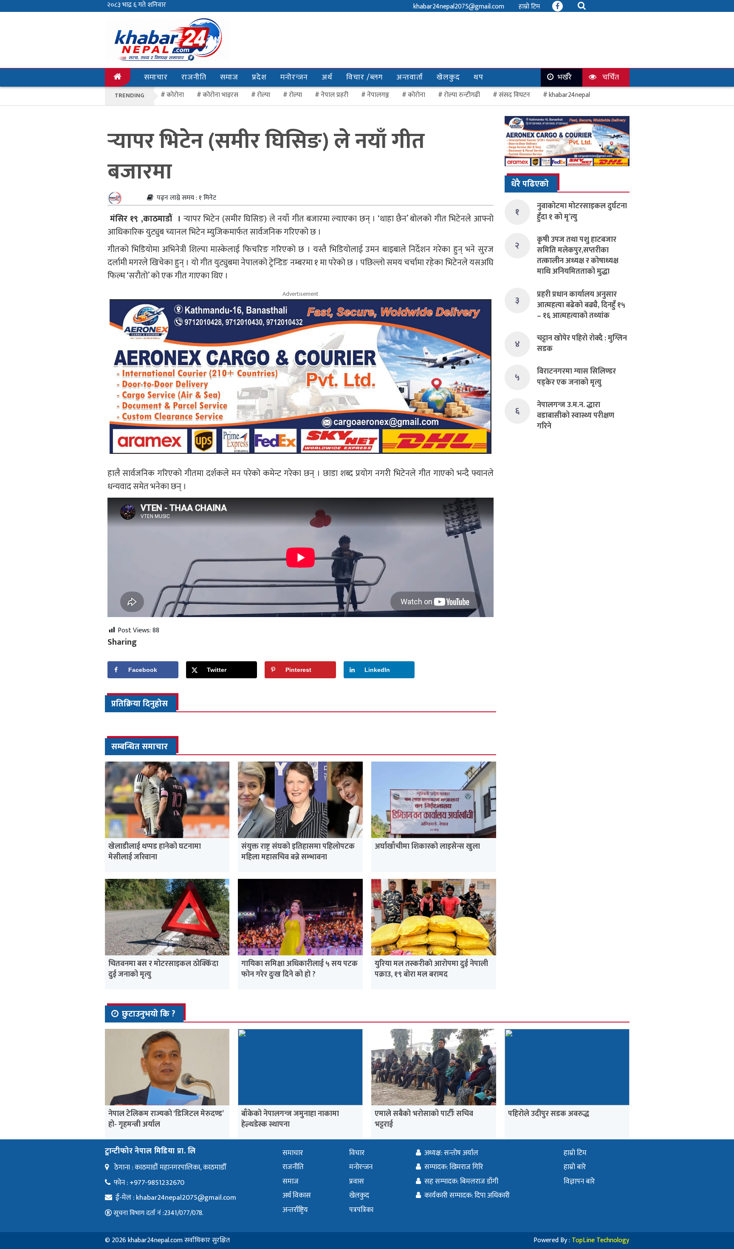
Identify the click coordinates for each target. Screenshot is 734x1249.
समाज (229, 77)
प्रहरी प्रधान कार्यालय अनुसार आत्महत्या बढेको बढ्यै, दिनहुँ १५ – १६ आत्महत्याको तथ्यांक (581, 305)
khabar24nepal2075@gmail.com (458, 6)
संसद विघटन (514, 95)
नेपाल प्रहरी (334, 95)
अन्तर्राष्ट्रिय (295, 1210)
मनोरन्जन (294, 77)
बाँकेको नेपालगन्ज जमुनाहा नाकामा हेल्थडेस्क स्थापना (290, 1119)
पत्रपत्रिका (361, 1210)
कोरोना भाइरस (220, 95)
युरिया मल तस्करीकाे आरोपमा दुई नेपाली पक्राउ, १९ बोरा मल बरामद (431, 969)
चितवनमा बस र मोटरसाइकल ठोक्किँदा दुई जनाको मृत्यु (163, 969)
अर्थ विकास (296, 1195)
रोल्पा (295, 95)
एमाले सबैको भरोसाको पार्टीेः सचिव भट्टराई (424, 1119)
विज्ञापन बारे (579, 1181)
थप (478, 77)
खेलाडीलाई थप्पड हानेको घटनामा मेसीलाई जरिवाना (154, 852)
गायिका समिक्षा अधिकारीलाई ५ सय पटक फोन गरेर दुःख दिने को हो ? (299, 969)
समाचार (156, 77)
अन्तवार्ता (409, 77)
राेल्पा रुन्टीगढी (462, 95)
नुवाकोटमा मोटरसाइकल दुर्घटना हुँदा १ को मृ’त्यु (582, 211)
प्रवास (356, 1181)
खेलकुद (448, 77)
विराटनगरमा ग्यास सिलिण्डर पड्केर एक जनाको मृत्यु (576, 376)
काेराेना (175, 95)
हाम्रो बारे (575, 1167)
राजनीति (193, 77)
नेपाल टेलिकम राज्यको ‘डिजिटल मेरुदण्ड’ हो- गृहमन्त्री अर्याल (165, 1119)
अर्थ (327, 77)
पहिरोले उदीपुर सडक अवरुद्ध (548, 1113)
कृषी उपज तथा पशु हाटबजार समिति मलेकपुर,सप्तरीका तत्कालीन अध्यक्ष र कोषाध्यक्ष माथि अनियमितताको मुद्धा (577, 255)
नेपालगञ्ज (378, 95)
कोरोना (416, 95)
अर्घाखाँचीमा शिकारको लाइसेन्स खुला (427, 846)
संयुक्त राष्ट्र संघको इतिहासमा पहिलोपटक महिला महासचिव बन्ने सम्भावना (298, 852)
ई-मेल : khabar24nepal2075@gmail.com (176, 1198)
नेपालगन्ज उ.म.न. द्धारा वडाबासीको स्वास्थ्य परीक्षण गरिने (575, 416)
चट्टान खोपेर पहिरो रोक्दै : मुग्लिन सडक (582, 343)
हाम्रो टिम (529, 6)
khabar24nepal (569, 95)
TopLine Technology (600, 1240)
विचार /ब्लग (364, 77)
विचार (356, 1153)
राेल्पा (263, 95)
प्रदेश (259, 77)
